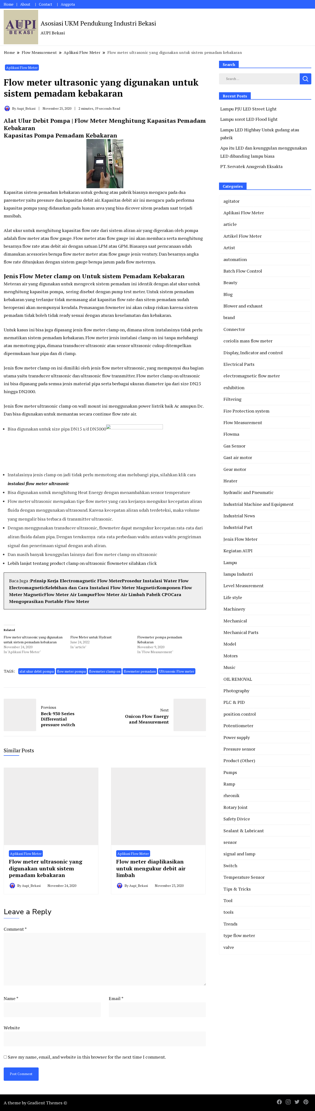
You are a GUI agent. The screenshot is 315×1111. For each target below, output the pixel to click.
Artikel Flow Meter (242, 236)
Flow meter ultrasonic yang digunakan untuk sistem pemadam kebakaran (33, 639)
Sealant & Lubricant (243, 830)
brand (229, 317)
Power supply (236, 737)
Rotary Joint (235, 807)
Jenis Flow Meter (240, 539)
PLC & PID (234, 702)
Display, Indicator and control (253, 352)
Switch (230, 865)
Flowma (231, 434)
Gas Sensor (234, 446)
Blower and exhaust (243, 306)
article (230, 224)
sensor (230, 842)
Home (9, 4)
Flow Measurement (242, 422)
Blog (228, 294)
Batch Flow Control (242, 271)
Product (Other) (239, 760)
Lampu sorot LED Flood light (249, 119)
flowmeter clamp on (104, 671)
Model (229, 644)
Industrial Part (237, 527)
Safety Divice (236, 819)
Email (116, 998)
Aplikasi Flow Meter (22, 67)
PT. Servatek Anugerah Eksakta (251, 166)
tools (228, 912)
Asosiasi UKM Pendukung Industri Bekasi (98, 23)
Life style (232, 597)
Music (229, 667)
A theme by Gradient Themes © (35, 1103)
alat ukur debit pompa (36, 671)
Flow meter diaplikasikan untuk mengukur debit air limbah (151, 868)
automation (235, 259)
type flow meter (239, 935)
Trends (230, 924)
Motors (230, 656)
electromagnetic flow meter (251, 376)
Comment (15, 929)
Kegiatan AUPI (237, 551)
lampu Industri (238, 574)
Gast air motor (237, 457)
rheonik (231, 795)
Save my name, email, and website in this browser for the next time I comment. (87, 1057)
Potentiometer (238, 725)
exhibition (233, 387)
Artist (229, 247)
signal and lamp (239, 854)
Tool (228, 900)
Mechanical (235, 621)
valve (228, 947)
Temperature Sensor (244, 877)
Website (12, 1028)
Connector (234, 329)
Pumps (230, 772)
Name (11, 998)
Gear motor (234, 469)
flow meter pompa (71, 671)
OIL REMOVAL (237, 679)
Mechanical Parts (240, 632)
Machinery (234, 609)
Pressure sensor (239, 749)
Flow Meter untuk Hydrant (91, 637)
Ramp (229, 784)
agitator (231, 201)
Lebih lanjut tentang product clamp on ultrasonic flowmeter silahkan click (82, 563)
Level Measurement (243, 585)
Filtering (232, 399)
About (25, 4)
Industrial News (239, 516)
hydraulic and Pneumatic (248, 492)
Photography (236, 691)
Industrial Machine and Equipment (258, 504)
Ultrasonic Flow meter (176, 671)
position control (239, 714)
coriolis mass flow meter (247, 341)
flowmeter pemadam (140, 671)
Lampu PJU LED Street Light (248, 109)
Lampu (230, 562)
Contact (45, 4)
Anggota (68, 4)
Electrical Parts (238, 364)
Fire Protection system (246, 411)
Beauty (230, 282)
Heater (230, 481)
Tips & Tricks (237, 889)
